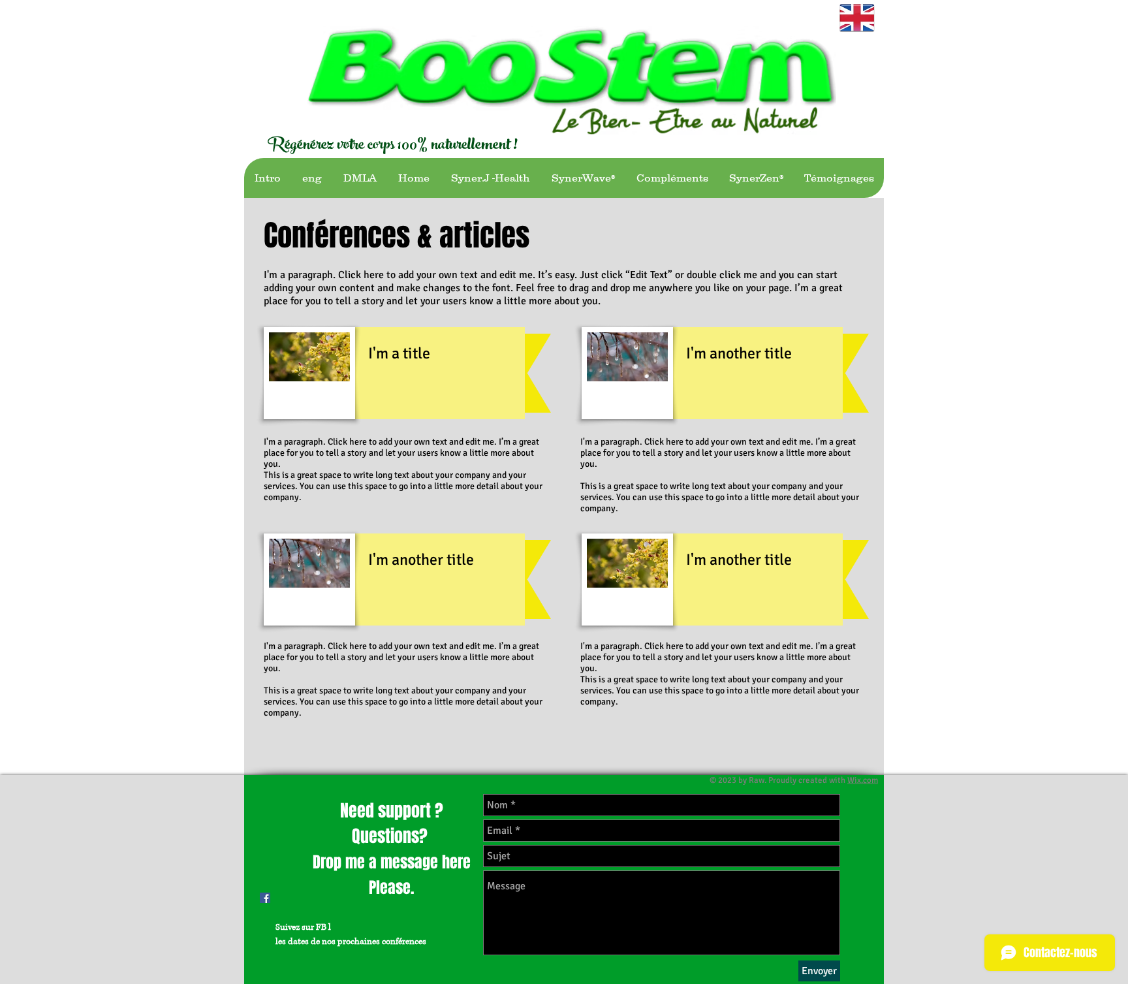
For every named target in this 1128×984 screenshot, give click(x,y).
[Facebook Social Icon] (265, 898)
